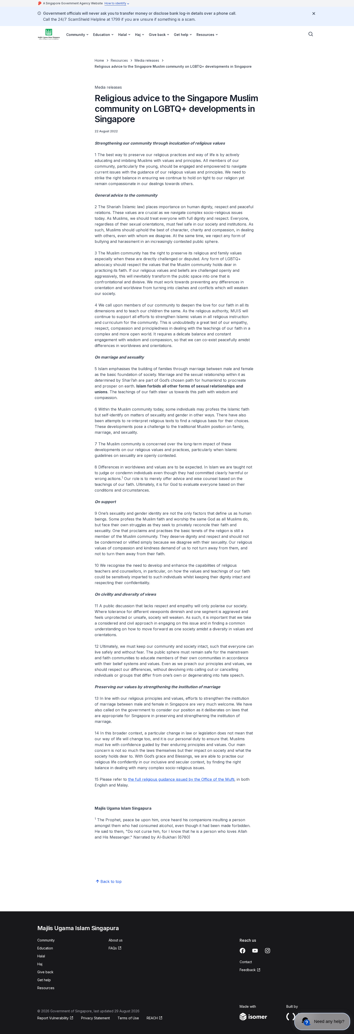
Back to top (111, 881)
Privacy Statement (95, 1018)
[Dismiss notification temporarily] (314, 13)
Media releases (147, 60)
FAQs (115, 948)
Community (46, 940)
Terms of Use (128, 1018)
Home (99, 60)
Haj (39, 964)
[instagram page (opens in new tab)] (267, 951)
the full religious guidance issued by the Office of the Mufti (181, 779)
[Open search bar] (311, 34)
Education (45, 948)
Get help (44, 980)
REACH (155, 1018)
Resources (119, 60)
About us (116, 940)
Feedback (250, 970)
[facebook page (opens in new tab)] (242, 951)
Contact (246, 962)
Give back (45, 972)
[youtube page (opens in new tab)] (255, 951)
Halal (41, 956)
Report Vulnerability (53, 1018)
